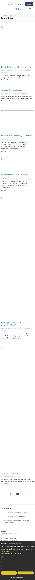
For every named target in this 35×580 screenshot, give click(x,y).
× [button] (33, 543)
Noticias (3, 70)
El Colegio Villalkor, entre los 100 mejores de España (15, 323)
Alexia (29, 4)
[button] (17, 553)
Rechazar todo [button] (25, 573)
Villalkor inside (18, 4)
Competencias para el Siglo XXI (14, 174)
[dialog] (17, 560)
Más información (5, 551)
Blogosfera (4, 476)
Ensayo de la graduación (12, 90)
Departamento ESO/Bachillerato (20, 93)
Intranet (10, 4)
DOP (12, 139)
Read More (3, 83)
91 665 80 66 (13, 538)
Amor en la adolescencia (11, 473)
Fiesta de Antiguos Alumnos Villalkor (16, 67)
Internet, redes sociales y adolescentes (17, 135)
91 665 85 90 (15, 540)
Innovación (4, 178)
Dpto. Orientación (5, 139)
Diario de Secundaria (6, 93)
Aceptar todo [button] (9, 573)
